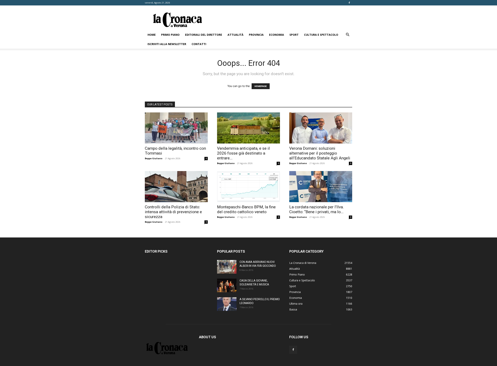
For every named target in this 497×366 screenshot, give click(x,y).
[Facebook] (349, 2)
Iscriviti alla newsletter (167, 44)
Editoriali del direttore (203, 35)
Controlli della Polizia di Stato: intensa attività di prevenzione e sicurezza (173, 212)
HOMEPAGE (261, 86)
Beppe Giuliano (153, 158)
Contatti (199, 44)
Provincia (256, 35)
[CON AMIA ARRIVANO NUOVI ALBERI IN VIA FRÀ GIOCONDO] (226, 267)
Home (152, 35)
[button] (347, 35)
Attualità (235, 35)
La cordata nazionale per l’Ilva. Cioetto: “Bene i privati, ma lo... (316, 209)
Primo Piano (170, 35)
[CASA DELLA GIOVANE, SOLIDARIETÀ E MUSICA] (226, 285)
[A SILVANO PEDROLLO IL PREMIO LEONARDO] (226, 304)
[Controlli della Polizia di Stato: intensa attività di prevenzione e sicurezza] (176, 186)
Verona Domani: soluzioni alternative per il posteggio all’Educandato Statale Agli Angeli (319, 153)
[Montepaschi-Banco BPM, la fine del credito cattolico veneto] (248, 186)
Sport (294, 35)
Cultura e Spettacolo (321, 35)
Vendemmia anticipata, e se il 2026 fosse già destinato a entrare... (243, 153)
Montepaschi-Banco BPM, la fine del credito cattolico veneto (246, 209)
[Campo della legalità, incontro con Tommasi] (176, 127)
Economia (276, 35)
